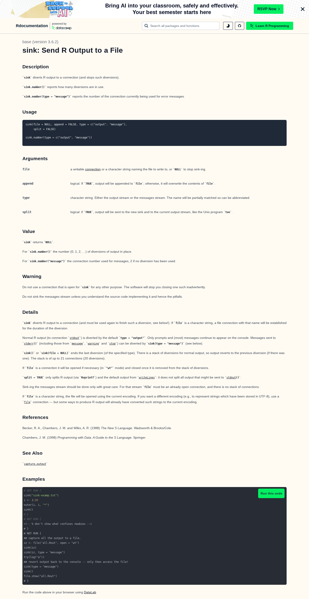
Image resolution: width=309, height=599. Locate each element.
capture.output (35, 464)
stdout (74, 338)
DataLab (90, 592)
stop (112, 343)
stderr (28, 343)
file (27, 402)
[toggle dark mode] (228, 26)
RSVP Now (266, 9)
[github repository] (239, 26)
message (77, 343)
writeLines (147, 377)
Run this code (271, 493)
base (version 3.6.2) (40, 42)
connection (93, 169)
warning (93, 343)
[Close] (302, 9)
